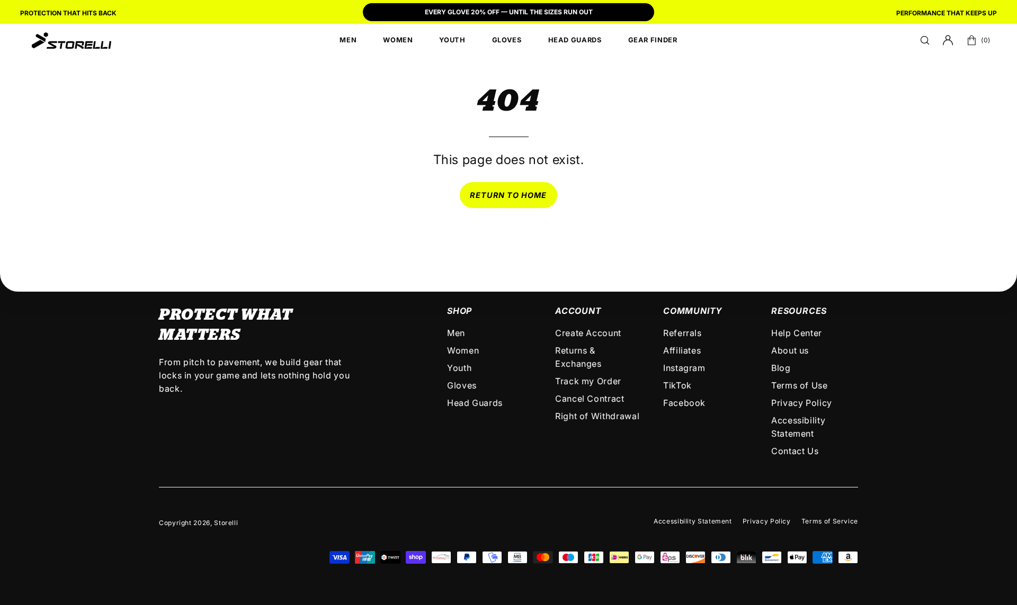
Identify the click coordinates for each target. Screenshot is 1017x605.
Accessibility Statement (693, 521)
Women (463, 350)
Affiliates (682, 350)
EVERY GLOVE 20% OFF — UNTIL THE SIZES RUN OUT (509, 12)
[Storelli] (71, 40)
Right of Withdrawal (597, 416)
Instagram (684, 368)
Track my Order (588, 381)
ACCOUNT (578, 310)
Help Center (796, 333)
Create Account (588, 333)
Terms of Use (799, 385)
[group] (508, 13)
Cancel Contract (590, 398)
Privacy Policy (801, 403)
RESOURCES (799, 310)
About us (790, 350)
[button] (924, 40)
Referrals (682, 333)
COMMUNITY (692, 310)
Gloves (462, 385)
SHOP (459, 310)
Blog (781, 368)
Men (456, 333)
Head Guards (475, 403)
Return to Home (508, 195)
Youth (459, 368)
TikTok (677, 385)
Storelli (226, 523)
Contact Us (794, 451)
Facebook (684, 403)
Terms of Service (829, 521)
